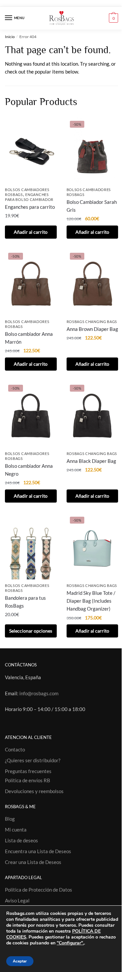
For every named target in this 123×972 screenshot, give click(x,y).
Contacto (15, 749)
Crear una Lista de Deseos (33, 862)
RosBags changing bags (92, 321)
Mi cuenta (16, 829)
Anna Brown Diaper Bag (92, 329)
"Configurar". (70, 943)
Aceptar (20, 961)
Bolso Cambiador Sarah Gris (92, 206)
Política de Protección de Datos (38, 890)
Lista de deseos (21, 840)
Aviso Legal (17, 900)
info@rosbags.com (38, 693)
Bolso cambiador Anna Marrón (29, 338)
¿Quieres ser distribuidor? (32, 760)
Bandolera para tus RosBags (25, 602)
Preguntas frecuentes (28, 771)
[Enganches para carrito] (31, 151)
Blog (10, 819)
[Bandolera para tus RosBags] (31, 546)
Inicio (10, 36)
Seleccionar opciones (30, 631)
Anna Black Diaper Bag (91, 461)
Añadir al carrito (31, 232)
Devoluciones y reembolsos (34, 791)
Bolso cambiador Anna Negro (29, 470)
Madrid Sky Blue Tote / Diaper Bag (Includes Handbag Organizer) (91, 601)
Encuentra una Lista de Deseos (38, 851)
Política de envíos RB (27, 780)
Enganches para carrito (30, 207)
